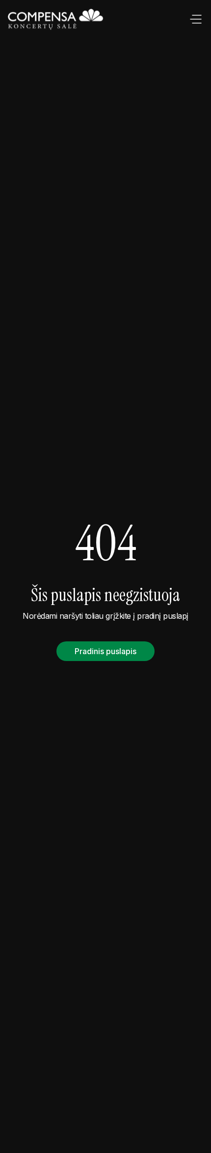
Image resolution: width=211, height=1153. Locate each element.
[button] (196, 19)
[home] (56, 19)
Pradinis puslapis (105, 651)
